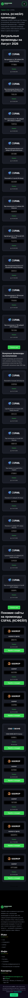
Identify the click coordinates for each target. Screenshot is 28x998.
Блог (3, 956)
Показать (14, 69)
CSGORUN (5, 961)
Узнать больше (18, 991)
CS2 (8, 10)
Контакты (4, 959)
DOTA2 (4, 944)
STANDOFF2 (5, 942)
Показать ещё (14, 347)
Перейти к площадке (14, 650)
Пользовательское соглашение (11, 966)
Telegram (7, 978)
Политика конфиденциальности (11, 964)
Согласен (14, 995)
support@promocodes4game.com (14, 976)
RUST (4, 947)
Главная (3, 10)
